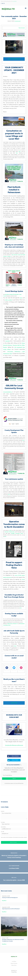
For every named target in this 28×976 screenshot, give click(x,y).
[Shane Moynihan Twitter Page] (2, 3)
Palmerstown (10, 623)
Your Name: (3, 822)
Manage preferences (17, 745)
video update (8, 299)
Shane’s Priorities (14, 963)
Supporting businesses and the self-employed (11, 908)
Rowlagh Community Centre (17, 533)
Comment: (2, 811)
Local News (14, 961)
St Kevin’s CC (15, 623)
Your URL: (2, 831)
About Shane (14, 965)
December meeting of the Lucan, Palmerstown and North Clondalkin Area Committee (13, 940)
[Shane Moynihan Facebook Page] (1, 3)
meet (10, 530)
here (20, 151)
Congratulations (7, 391)
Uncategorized (18, 21)
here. (9, 494)
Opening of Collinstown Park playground (10, 897)
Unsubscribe (8, 745)
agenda (7, 341)
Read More (4, 900)
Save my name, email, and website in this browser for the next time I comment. (14, 837)
